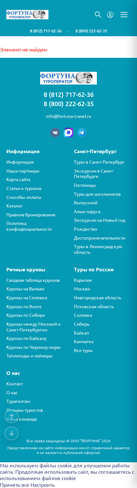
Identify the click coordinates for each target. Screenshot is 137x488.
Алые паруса (87, 211)
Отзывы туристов (24, 410)
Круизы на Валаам (25, 288)
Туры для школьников (97, 194)
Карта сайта (18, 179)
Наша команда (21, 419)
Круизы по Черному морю (33, 347)
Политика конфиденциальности (29, 226)
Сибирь (81, 324)
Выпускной (85, 202)
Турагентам (18, 401)
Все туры (83, 350)
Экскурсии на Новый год (99, 220)
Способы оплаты (23, 197)
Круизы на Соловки (26, 297)
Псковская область (94, 306)
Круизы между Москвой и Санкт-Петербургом (33, 327)
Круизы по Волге (24, 306)
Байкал (81, 333)
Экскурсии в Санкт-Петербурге (94, 173)
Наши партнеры (23, 170)
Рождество (85, 229)
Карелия (83, 280)
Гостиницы (85, 185)
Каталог (14, 205)
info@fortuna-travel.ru (68, 116)
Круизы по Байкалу (26, 338)
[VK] (55, 132)
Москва (82, 288)
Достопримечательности (99, 238)
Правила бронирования (30, 214)
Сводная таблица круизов (33, 280)
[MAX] (68, 132)
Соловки (83, 315)
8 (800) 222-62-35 (91, 31)
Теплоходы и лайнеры (29, 355)
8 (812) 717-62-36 (45, 31)
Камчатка (83, 341)
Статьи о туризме (24, 188)
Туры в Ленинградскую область (98, 249)
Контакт (14, 383)
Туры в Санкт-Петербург (99, 162)
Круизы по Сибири (25, 315)
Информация (20, 162)
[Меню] (124, 14)
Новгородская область (97, 297)
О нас (12, 392)
